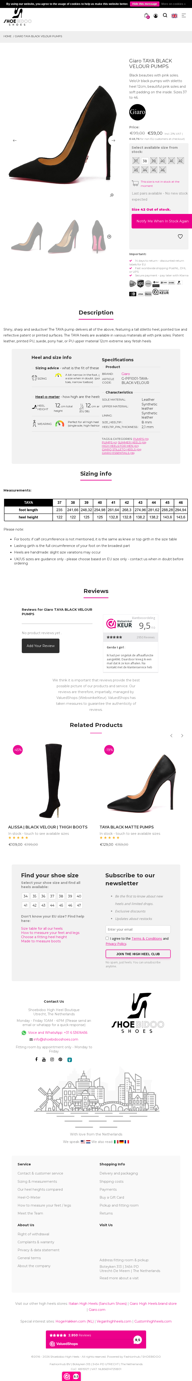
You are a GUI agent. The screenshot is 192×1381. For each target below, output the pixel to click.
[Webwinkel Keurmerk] (160, 292)
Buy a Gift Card (112, 1197)
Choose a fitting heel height (44, 937)
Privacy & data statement (38, 1250)
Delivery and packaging (119, 1173)
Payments (108, 1189)
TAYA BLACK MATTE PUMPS (127, 827)
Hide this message (144, 4)
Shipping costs (111, 1181)
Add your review (41, 646)
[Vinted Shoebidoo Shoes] (70, 1060)
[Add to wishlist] (180, 238)
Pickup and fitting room (119, 1205)
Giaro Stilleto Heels (121, 449)
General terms (29, 1258)
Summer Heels (132, 442)
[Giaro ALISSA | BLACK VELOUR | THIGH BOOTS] (50, 780)
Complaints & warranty (36, 1242)
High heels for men (120, 446)
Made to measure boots (41, 941)
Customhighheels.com (153, 1321)
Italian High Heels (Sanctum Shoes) (98, 1303)
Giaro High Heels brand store (153, 1303)
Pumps (141, 439)
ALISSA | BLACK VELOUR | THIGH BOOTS (48, 827)
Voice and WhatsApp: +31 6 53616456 (57, 1032)
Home (7, 36)
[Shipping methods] (144, 283)
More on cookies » (173, 4)
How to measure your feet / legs (44, 1205)
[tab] (96, 314)
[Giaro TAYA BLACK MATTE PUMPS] (142, 780)
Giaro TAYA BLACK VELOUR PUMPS (38, 36)
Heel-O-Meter (29, 1197)
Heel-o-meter (47, 397)
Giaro (126, 374)
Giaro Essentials (118, 453)
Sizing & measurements (37, 1181)
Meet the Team (30, 1213)
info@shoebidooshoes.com (56, 1039)
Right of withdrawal (33, 1234)
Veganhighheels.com (114, 1321)
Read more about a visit (119, 1278)
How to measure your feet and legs (50, 933)
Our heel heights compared (40, 1189)
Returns (106, 1213)
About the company (34, 1266)
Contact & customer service (40, 1173)
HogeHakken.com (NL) (74, 1321)
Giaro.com (97, 1310)
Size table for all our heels (42, 928)
